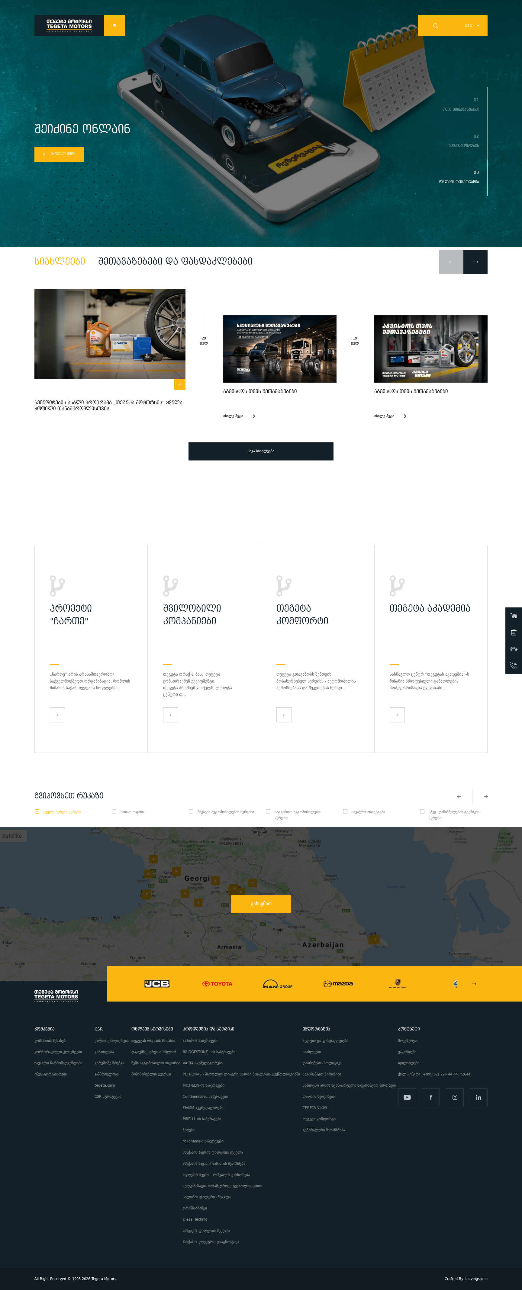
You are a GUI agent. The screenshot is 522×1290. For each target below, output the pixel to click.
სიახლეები (312, 1052)
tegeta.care (105, 1086)
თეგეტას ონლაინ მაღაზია (153, 1041)
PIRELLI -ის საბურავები (202, 1119)
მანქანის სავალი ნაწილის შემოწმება (214, 1164)
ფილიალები (408, 1063)
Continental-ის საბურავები (205, 1097)
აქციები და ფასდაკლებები (325, 1041)
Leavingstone (476, 1279)
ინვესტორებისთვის (50, 1074)
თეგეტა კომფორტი (319, 1119)
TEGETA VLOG (315, 1108)
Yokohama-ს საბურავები (203, 1141)
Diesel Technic (195, 1220)
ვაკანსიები (407, 1052)
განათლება (104, 1052)
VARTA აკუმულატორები (203, 1063)
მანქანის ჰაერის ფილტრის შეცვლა (213, 1153)
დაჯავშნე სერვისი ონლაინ (153, 1052)
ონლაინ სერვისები (319, 1097)
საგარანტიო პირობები (322, 1074)
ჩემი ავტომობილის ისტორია (155, 1063)
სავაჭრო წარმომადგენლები (58, 1063)
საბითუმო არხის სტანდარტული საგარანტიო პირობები (349, 1086)
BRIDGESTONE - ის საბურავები (209, 1052)
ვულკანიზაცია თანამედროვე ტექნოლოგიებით (222, 1186)
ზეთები (189, 1130)
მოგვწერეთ (407, 1041)
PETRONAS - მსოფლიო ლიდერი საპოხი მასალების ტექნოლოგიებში (241, 1074)
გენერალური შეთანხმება (324, 1130)
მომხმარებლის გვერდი (151, 1074)
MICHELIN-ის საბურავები (203, 1086)
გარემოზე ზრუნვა (109, 1063)
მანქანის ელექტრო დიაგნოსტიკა (211, 1242)
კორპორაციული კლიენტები (59, 1052)
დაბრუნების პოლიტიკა (322, 1063)
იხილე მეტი (233, 416)
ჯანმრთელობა (107, 1074)
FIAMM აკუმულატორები (203, 1108)
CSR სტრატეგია (108, 1097)
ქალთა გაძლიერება (112, 1041)
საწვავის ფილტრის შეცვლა (206, 1231)
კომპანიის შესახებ (50, 1041)
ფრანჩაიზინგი (195, 1208)
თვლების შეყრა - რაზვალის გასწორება (216, 1175)
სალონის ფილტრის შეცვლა (207, 1197)
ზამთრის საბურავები (200, 1041)
